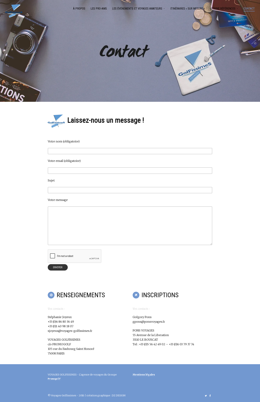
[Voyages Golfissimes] (13, 11)
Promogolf (54, 378)
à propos (79, 8)
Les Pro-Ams (99, 8)
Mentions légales (144, 374)
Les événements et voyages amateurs (137, 8)
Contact (249, 8)
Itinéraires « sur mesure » (187, 8)
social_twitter (206, 396)
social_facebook (210, 396)
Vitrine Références (222, 8)
